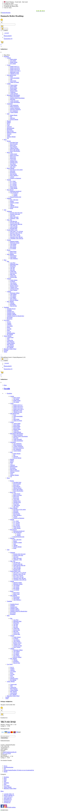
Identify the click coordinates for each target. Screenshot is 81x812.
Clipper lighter (16, 423)
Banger (15, 541)
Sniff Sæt (15, 456)
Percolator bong (17, 482)
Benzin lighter (16, 426)
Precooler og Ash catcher (19, 509)
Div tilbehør (13, 680)
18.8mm (18, 535)
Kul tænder (13, 612)
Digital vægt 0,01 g (18, 407)
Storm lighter (16, 427)
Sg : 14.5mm (16, 522)
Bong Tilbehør (13, 508)
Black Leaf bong (17, 495)
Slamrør (12, 519)
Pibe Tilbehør (13, 658)
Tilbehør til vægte (17, 412)
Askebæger (13, 442)
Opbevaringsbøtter (18, 416)
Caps (11, 463)
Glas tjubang (16, 640)
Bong (8, 478)
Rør (14, 455)
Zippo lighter (16, 425)
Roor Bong (16, 503)
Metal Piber (16, 622)
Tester (11, 473)
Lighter (12, 422)
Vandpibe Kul (13, 607)
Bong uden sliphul (17, 489)
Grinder (12, 396)
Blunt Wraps (16, 592)
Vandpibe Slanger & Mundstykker (18, 611)
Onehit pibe (16, 628)
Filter (11, 685)
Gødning (12, 670)
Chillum (12, 648)
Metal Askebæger (17, 445)
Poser (14, 415)
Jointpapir (12, 552)
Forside (7, 389)
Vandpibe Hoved (14, 604)
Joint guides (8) (7, 798)
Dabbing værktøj (17, 542)
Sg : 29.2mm (16, 525)
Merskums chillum (18, 650)
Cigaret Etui (13, 687)
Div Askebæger (17, 449)
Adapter (15, 516)
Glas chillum (16, 651)
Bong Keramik (17, 483)
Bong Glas (13, 492)
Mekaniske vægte (17, 410)
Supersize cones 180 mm (19, 578)
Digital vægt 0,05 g (18, 406)
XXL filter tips (17, 567)
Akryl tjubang (16, 641)
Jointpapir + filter (17, 559)
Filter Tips (12, 561)
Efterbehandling (14, 678)
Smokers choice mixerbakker (20, 436)
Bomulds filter (16, 569)
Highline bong (16, 501)
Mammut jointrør (17, 582)
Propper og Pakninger (18, 518)
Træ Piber (15, 624)
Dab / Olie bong (17, 539)
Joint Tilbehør (13, 595)
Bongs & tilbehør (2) (9, 795)
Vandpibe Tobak (14, 608)
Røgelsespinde (13, 466)
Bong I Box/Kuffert (18, 491)
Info (5, 768)
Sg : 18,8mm (16, 524)
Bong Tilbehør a (17, 515)
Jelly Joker (16, 506)
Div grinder (16, 402)
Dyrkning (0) (7, 802)
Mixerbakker (16, 597)
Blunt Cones (16, 594)
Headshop (9, 393)
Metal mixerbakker (18, 435)
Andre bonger (16, 493)
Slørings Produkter (14, 470)
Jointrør (12, 581)
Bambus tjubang (17, 642)
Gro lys (12, 667)
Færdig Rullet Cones (15, 571)
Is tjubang (15, 638)
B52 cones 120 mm (18, 575)
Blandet (12, 459)
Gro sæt (12, 677)
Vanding (12, 668)
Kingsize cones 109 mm (19, 574)
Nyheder (7, 697)
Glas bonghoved (17, 532)
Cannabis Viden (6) (9, 794)
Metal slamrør (16, 526)
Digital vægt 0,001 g (18, 409)
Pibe (11, 618)
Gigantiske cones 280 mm (19, 579)
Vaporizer (12, 465)
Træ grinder (16, 399)
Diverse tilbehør (17, 458)
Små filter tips (16, 562)
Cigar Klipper (13, 693)
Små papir (15, 556)
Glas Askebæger (17, 443)
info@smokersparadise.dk (9, 752)
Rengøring (12, 468)
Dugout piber (16, 630)
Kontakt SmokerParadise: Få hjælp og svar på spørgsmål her (19, 770)
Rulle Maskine (13, 688)
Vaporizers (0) (7, 801)
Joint (8, 549)
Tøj (11, 476)
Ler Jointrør (16, 589)
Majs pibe (15, 631)
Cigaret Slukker (17, 450)
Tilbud (6, 698)
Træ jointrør (16, 587)
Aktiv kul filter (17, 568)
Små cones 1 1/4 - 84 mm (19, 572)
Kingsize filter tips (17, 564)
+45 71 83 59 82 (6, 753)
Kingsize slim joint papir (19, 554)
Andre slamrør (16, 528)
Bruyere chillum (17, 657)
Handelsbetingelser (8, 767)
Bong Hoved (13, 529)
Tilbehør (15, 545)
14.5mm (18, 534)
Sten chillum (16, 655)
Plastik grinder (16, 400)
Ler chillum (16, 654)
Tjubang (12, 635)
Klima (11, 673)
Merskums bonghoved (18, 531)
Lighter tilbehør (17, 432)
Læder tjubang (17, 637)
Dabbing (12, 538)
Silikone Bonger (17, 488)
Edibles (12, 460)
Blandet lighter (17, 429)
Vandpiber (9, 601)
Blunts (11, 591)
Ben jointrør (16, 588)
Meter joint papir (17, 558)
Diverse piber (16, 634)
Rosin (14, 548)
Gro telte (12, 674)
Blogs (2, 791)
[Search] (2, 26)
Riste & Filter (13, 469)
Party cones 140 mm (18, 577)
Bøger (11, 462)
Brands (5, 771)
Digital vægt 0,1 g (17, 405)
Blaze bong (16, 496)
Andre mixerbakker (18, 440)
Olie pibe (15, 625)
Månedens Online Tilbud (13, 696)
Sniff (11, 452)
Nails (14, 544)
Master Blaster (16, 453)
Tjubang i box (16, 644)
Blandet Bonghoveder (18, 536)
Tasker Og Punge (17, 420)
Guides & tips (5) (8, 796)
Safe (14, 417)
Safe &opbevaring (14, 413)
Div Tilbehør (13, 694)
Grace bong (16, 499)
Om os (5, 766)
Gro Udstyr (10, 664)
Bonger (12, 480)
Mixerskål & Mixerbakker (16, 433)
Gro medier (13, 671)
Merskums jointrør (17, 584)
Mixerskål (15, 437)
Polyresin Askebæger (18, 448)
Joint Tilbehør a (17, 599)
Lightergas (16, 430)
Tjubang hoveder (17, 645)
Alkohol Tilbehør (14, 475)
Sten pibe (15, 627)
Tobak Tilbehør (11, 681)
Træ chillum (16, 653)
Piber (8, 615)
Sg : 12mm (16, 521)
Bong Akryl (16, 485)
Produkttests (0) (8, 799)
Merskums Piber (17, 621)
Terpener (12, 472)
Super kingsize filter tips (19, 565)
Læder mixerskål (17, 439)
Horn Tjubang (16, 647)
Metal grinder (16, 397)
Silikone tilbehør (17, 546)
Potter (11, 675)
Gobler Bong (16, 505)
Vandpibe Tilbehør (14, 610)
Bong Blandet (16, 486)
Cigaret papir (13, 684)
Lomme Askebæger (18, 446)
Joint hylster (16, 419)
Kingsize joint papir (18, 555)
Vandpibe (12, 605)
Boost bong (16, 498)
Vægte (11, 403)
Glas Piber (16, 620)
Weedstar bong (17, 502)
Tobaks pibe (16, 632)
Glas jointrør (16, 585)
